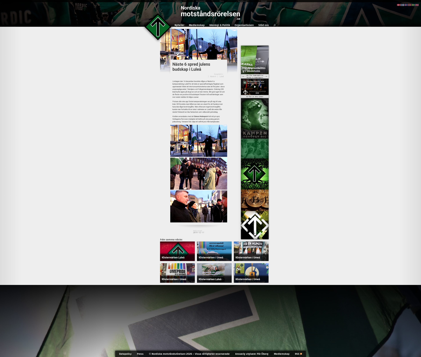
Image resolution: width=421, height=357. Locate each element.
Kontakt (264, 1)
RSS (297, 354)
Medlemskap (281, 354)
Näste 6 (213, 76)
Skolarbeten (242, 1)
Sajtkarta (178, 1)
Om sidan (157, 1)
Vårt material (200, 1)
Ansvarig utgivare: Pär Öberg (251, 354)
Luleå (221, 76)
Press (222, 1)
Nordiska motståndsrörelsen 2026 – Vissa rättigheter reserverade (189, 354)
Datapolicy (125, 354)
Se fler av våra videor (254, 97)
